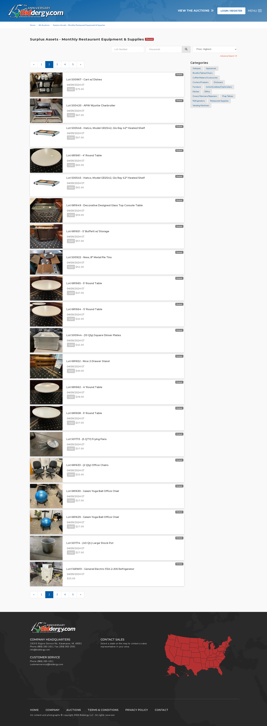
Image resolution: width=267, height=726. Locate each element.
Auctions (73, 710)
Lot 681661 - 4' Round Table (84, 155)
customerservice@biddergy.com (46, 664)
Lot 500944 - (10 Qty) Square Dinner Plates (93, 335)
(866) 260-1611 (45, 646)
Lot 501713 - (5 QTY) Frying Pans (86, 439)
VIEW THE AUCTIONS (194, 10)
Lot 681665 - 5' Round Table (84, 283)
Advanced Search (227, 56)
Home (32, 25)
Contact (161, 710)
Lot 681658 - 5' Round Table (84, 413)
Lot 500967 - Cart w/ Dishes (84, 79)
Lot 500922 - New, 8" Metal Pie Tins (89, 257)
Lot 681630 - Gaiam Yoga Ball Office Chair (92, 491)
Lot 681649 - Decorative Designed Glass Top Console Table (104, 205)
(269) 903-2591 (67, 646)
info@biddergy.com (40, 649)
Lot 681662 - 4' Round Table (84, 387)
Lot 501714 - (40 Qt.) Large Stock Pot (89, 543)
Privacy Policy (136, 710)
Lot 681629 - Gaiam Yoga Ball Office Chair (92, 517)
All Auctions (44, 25)
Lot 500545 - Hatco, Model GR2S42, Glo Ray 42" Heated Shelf (105, 177)
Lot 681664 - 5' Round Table (84, 309)
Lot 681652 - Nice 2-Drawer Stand (88, 361)
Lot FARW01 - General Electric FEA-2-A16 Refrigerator (100, 569)
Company (53, 710)
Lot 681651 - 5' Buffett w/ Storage (87, 231)
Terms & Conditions (103, 710)
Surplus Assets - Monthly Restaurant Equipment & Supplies (79, 25)
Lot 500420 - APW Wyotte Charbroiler (90, 105)
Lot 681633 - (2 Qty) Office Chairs (87, 465)
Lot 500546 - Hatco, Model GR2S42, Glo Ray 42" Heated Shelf (105, 128)
